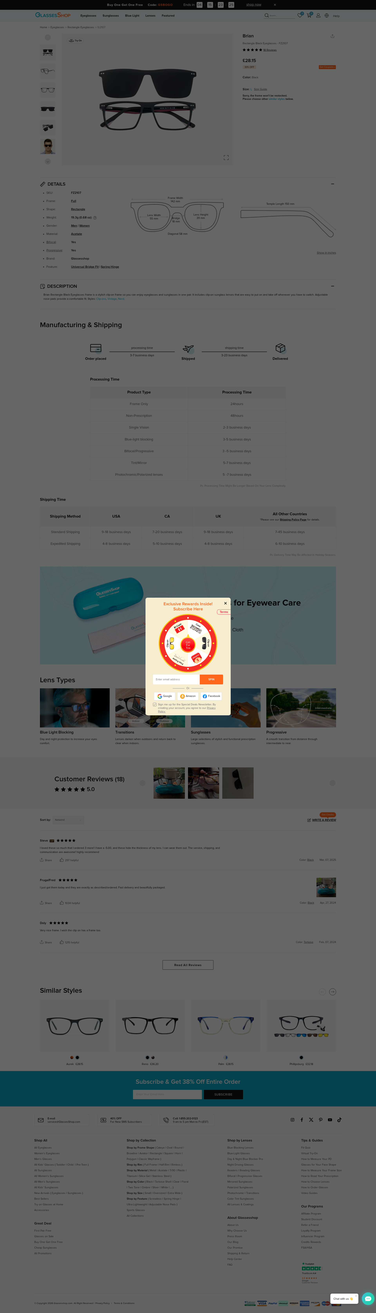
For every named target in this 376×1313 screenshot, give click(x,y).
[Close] (225, 603)
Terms (224, 612)
